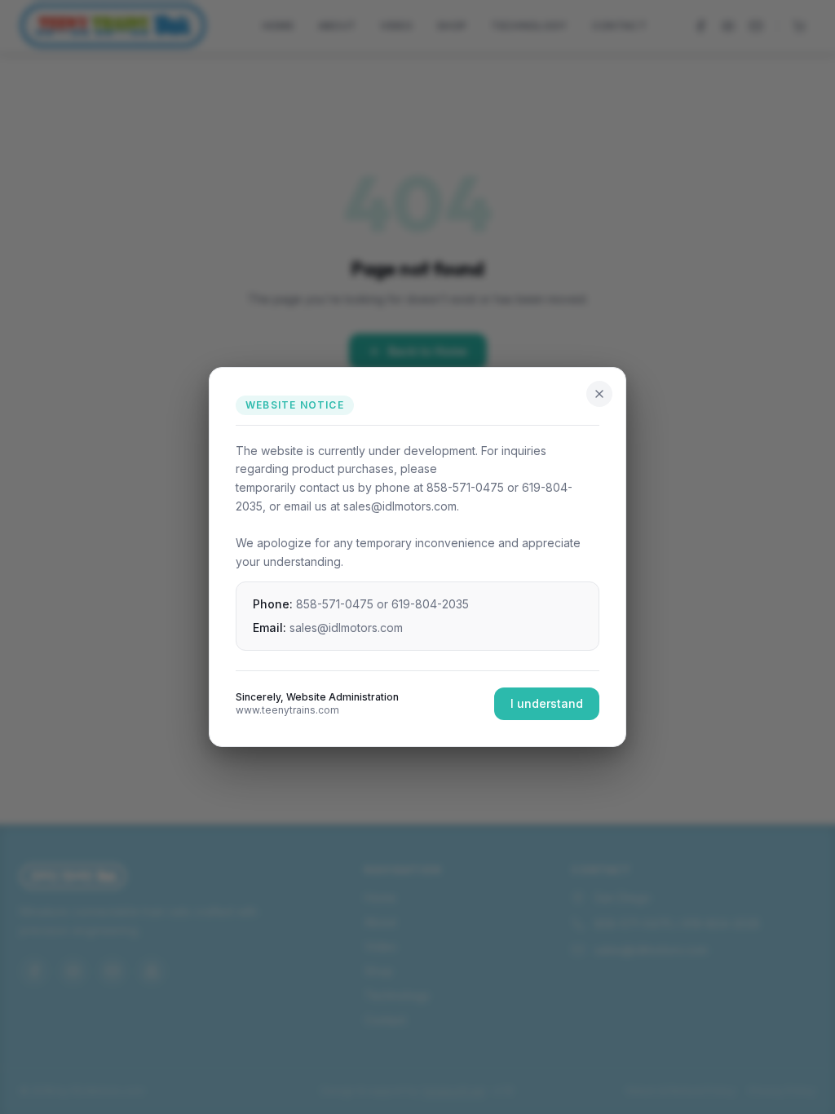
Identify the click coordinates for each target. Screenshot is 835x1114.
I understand (546, 703)
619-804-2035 (430, 604)
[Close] (599, 394)
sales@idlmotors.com (346, 627)
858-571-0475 (334, 604)
